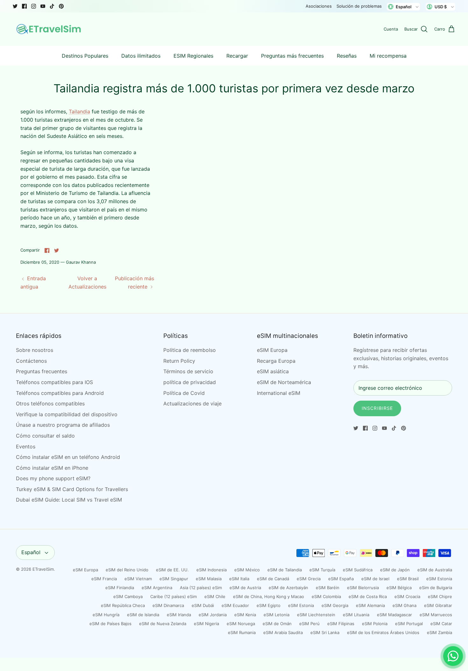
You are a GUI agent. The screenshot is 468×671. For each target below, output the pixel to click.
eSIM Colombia (326, 596)
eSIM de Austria (245, 587)
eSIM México (247, 569)
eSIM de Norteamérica (284, 382)
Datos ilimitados (140, 56)
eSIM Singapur (174, 578)
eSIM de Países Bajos (110, 623)
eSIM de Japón (395, 569)
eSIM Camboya (128, 596)
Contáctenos (31, 361)
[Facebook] (24, 6)
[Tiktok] (52, 6)
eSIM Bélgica (399, 587)
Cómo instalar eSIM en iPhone (52, 468)
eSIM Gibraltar (438, 605)
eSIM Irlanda (179, 614)
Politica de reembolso (189, 350)
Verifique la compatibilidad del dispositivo (66, 414)
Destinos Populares (85, 56)
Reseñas (347, 56)
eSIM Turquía (322, 569)
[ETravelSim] (49, 29)
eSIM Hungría (106, 614)
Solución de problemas (359, 6)
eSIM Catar (441, 623)
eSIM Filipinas (340, 623)
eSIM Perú (309, 623)
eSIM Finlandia (119, 587)
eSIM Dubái (203, 605)
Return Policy (179, 361)
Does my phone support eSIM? (53, 478)
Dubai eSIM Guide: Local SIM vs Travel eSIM (69, 499)
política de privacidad (189, 382)
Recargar (237, 56)
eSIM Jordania (213, 614)
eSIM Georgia (335, 605)
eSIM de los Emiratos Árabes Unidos (383, 632)
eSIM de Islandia (143, 614)
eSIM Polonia (374, 623)
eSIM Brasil (408, 578)
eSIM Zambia (439, 632)
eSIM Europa (272, 350)
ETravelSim (43, 569)
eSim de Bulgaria (435, 587)
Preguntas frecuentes (41, 371)
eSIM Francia (104, 578)
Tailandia (79, 111)
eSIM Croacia (407, 596)
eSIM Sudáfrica (357, 569)
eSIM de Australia (434, 569)
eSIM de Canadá (273, 578)
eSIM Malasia (209, 578)
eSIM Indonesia (211, 569)
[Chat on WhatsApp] (453, 656)
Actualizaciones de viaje (192, 403)
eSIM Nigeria (206, 623)
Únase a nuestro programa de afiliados (63, 425)
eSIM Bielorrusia (363, 587)
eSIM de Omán (277, 623)
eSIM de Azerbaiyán (288, 587)
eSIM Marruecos (436, 614)
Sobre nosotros (34, 350)
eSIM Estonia (439, 578)
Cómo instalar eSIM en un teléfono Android (68, 457)
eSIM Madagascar (394, 614)
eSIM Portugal (409, 623)
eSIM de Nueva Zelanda (162, 623)
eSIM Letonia (276, 614)
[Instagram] (33, 6)
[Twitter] (15, 6)
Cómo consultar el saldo (45, 435)
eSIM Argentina (157, 587)
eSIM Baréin (327, 587)
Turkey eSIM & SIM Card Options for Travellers (72, 489)
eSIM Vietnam (138, 578)
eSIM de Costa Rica (368, 596)
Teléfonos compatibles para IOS (54, 382)
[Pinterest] (61, 6)
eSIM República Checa (123, 605)
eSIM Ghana (404, 605)
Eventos (25, 446)
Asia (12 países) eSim (201, 587)
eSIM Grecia (309, 578)
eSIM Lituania (356, 614)
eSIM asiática (273, 371)
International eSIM (278, 393)
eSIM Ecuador (235, 605)
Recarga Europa (276, 361)
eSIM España (341, 578)
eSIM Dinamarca (168, 605)
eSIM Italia (239, 578)
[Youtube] (42, 6)
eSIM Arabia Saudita (283, 632)
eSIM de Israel (375, 578)
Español (30, 552)
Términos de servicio (188, 371)
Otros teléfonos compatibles (50, 403)
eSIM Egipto (268, 605)
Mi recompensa (388, 56)
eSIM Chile (214, 596)
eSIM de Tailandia (284, 569)
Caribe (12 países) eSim (173, 596)
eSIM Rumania (242, 632)
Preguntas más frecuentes (292, 56)
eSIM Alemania (370, 605)
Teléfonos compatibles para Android (60, 393)
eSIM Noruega (241, 623)
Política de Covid (184, 393)
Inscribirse (377, 408)
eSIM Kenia (245, 614)
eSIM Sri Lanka (324, 632)
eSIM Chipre (440, 596)
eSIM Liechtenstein (316, 614)
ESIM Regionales (193, 56)
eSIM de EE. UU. (172, 569)
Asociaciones (319, 6)
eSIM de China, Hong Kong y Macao (268, 596)
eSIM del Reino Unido (127, 569)
